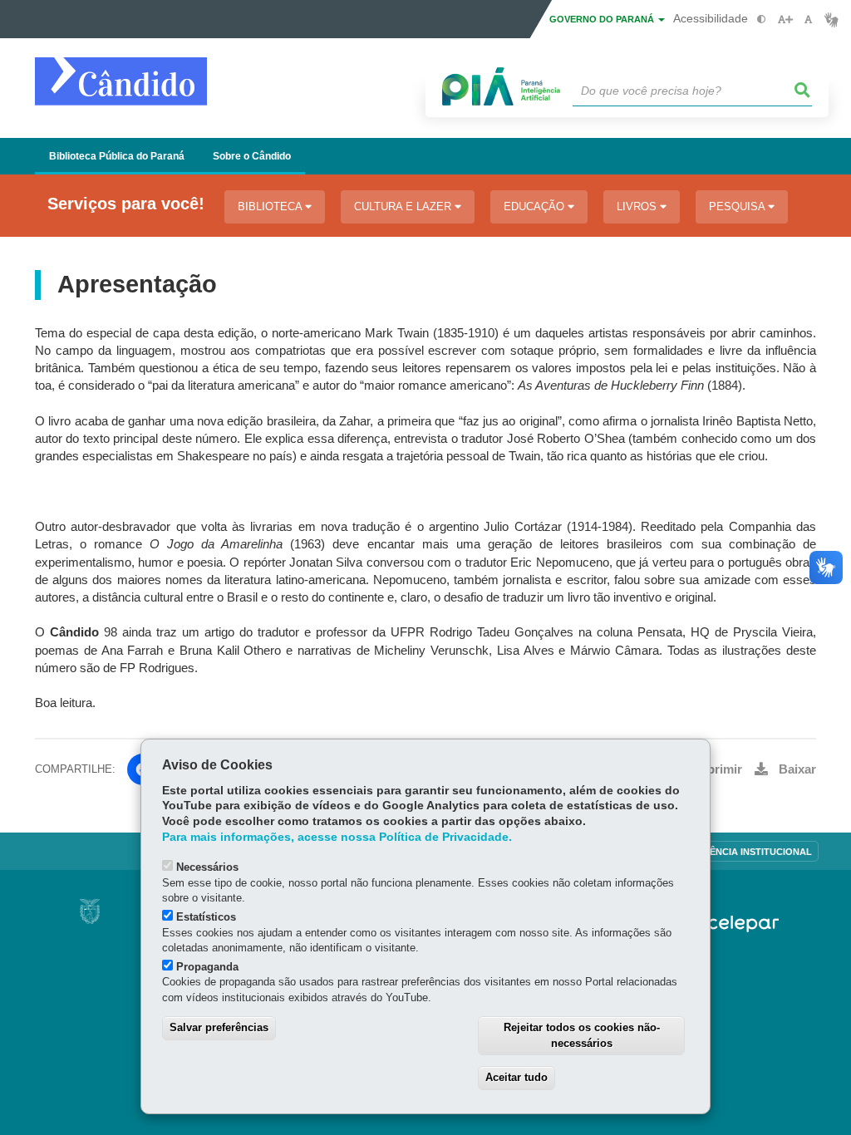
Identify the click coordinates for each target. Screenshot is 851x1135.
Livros (638, 206)
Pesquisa (738, 206)
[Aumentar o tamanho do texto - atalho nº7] (784, 19)
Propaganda (207, 967)
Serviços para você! (125, 204)
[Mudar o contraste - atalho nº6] (761, 19)
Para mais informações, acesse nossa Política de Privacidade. (337, 837)
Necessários (207, 867)
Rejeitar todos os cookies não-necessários (582, 1035)
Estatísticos (206, 917)
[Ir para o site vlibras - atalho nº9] (831, 19)
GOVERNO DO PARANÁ (603, 19)
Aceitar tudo (516, 1077)
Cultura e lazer (404, 206)
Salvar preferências (219, 1027)
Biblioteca (271, 206)
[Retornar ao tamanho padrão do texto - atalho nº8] (808, 19)
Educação (536, 206)
